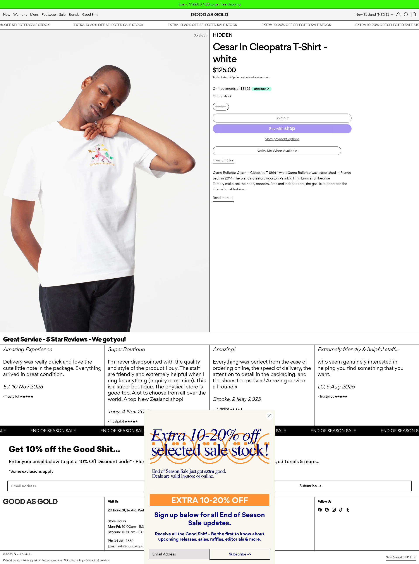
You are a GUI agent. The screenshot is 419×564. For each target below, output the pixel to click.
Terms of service (52, 560)
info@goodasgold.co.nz (136, 546)
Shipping (234, 77)
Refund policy (11, 560)
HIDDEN (223, 35)
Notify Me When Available (277, 151)
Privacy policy (31, 560)
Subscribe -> (310, 485)
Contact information (98, 560)
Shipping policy (74, 560)
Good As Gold (22, 554)
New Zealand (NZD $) (372, 14)
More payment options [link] (282, 139)
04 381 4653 (123, 541)
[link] (209, 453)
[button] (406, 14)
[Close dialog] (269, 416)
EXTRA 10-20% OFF (209, 500)
